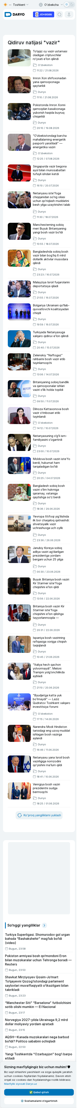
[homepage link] (15, 14)
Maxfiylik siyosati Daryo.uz (20, 1083)
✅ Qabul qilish (39, 1092)
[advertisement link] (43, 14)
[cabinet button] (69, 14)
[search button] (59, 14)
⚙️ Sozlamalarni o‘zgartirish (39, 1100)
